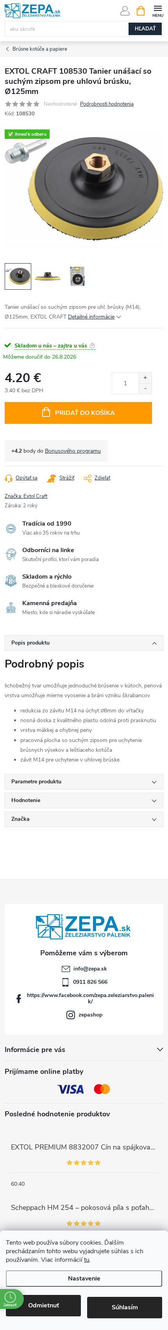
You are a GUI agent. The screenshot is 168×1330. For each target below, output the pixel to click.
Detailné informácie (91, 317)
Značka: (26, 496)
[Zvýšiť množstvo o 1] (145, 378)
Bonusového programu (73, 451)
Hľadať (145, 28)
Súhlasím (125, 1307)
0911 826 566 (90, 982)
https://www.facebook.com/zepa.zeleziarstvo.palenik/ (90, 998)
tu (86, 1260)
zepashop (90, 1014)
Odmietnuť (43, 1305)
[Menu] (157, 10)
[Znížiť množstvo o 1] (145, 388)
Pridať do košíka (85, 413)
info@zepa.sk (90, 968)
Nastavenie (84, 1278)
